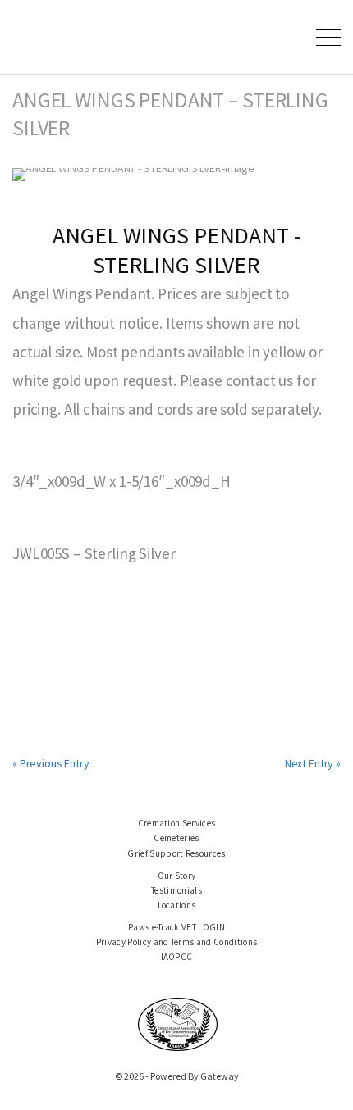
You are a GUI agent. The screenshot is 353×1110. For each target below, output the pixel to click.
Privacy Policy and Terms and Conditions (177, 942)
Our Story (177, 875)
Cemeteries (176, 838)
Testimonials (176, 890)
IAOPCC (177, 956)
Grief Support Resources (176, 853)
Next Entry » (313, 763)
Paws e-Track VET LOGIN (176, 927)
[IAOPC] (178, 1022)
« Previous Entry (50, 763)
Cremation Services (177, 823)
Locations (177, 905)
